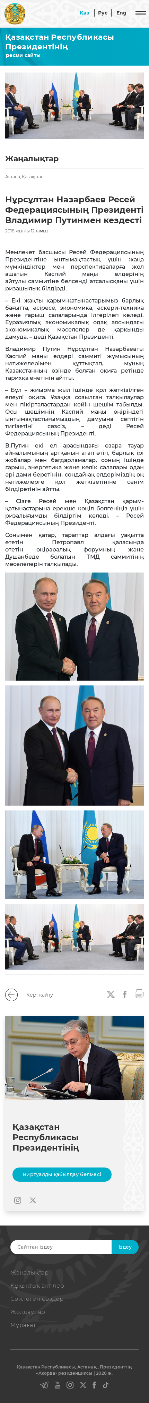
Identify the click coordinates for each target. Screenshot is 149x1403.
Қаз (84, 13)
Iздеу (125, 1247)
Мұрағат (23, 1325)
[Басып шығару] (139, 993)
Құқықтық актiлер (37, 1285)
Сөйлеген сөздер (37, 1299)
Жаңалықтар (29, 1272)
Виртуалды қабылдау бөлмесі (62, 1174)
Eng (121, 13)
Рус (103, 13)
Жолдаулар (27, 1312)
